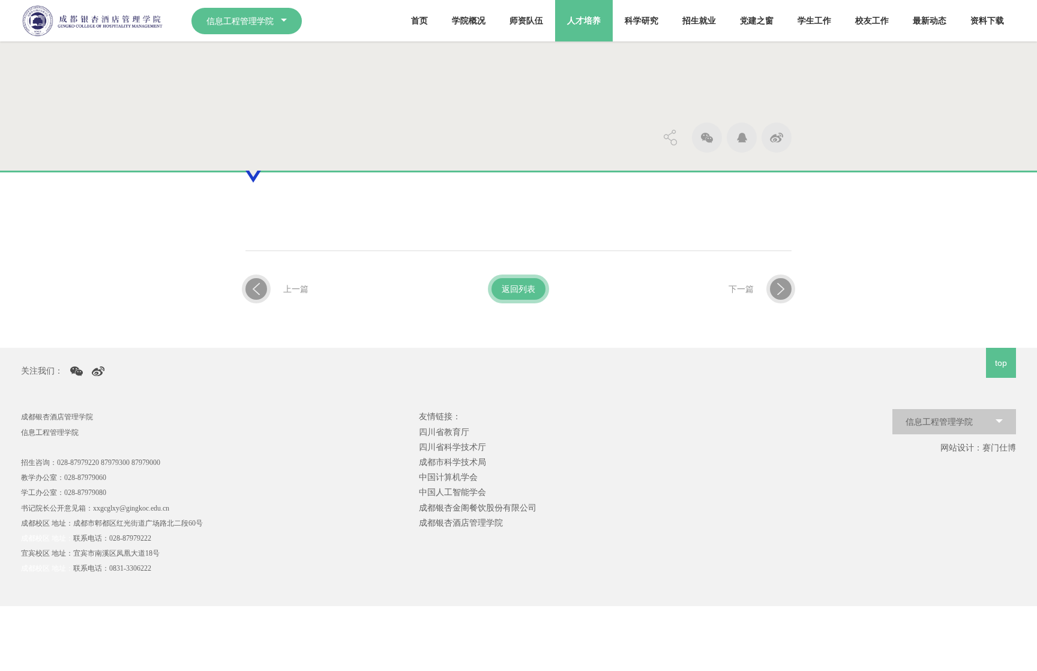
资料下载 (987, 20)
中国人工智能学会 (452, 492)
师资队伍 (526, 20)
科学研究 (641, 20)
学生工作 (814, 20)
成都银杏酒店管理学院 (461, 522)
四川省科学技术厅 (452, 447)
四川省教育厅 (444, 432)
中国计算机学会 (448, 477)
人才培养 (584, 20)
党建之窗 (757, 20)
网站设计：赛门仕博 (978, 447)
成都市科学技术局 (452, 462)
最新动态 (929, 20)
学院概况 (468, 20)
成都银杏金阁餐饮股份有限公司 (478, 507)
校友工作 (872, 20)
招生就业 (699, 20)
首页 (419, 20)
